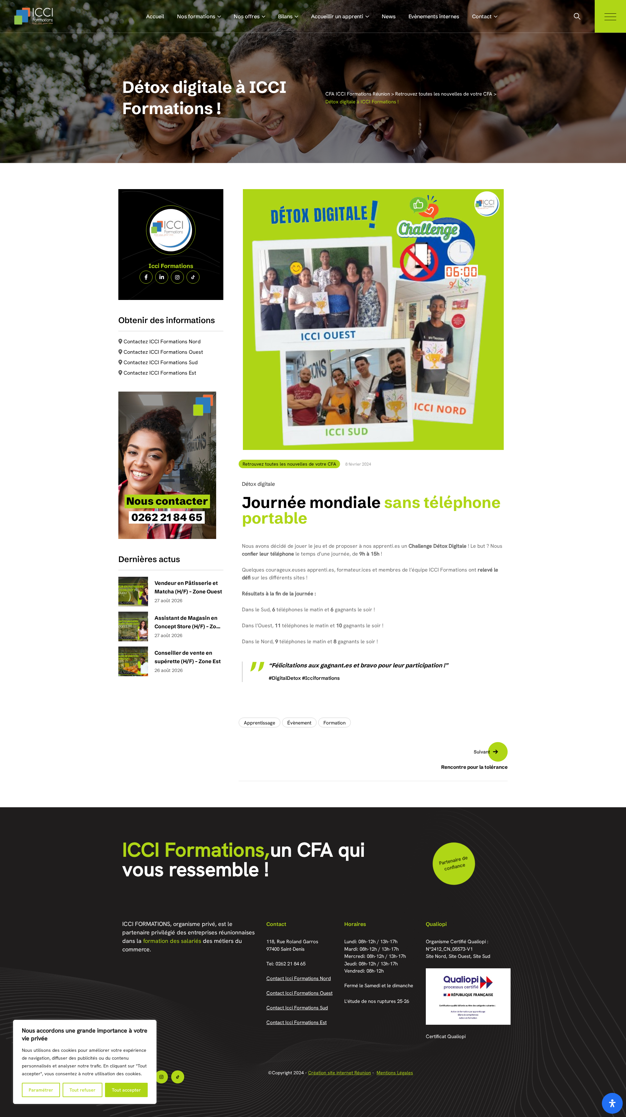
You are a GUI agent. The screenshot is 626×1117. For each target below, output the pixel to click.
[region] (84, 1062)
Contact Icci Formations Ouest (299, 993)
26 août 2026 (169, 670)
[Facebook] (146, 277)
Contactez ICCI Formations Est (160, 372)
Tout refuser (82, 1090)
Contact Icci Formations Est (296, 1022)
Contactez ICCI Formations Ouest (163, 352)
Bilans (285, 16)
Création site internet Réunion (339, 1073)
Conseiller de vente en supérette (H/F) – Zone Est (188, 656)
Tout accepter (126, 1090)
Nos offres (247, 16)
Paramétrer (41, 1090)
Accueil (155, 16)
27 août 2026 (168, 600)
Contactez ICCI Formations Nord (162, 341)
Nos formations (196, 16)
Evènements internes (434, 16)
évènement (299, 723)
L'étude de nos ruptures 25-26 (376, 1001)
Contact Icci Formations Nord (298, 978)
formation (334, 723)
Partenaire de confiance (453, 863)
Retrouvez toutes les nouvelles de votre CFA (289, 464)
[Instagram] (177, 277)
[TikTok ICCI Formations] (193, 277)
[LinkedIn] (161, 277)
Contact (482, 16)
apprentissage (259, 723)
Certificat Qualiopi (446, 1036)
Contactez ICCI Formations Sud (161, 362)
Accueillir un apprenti (337, 16)
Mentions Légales (395, 1073)
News (388, 16)
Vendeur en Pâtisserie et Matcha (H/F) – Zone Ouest (188, 587)
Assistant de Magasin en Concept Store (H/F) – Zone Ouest (189, 623)
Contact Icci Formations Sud (297, 1008)
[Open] (612, 1103)
